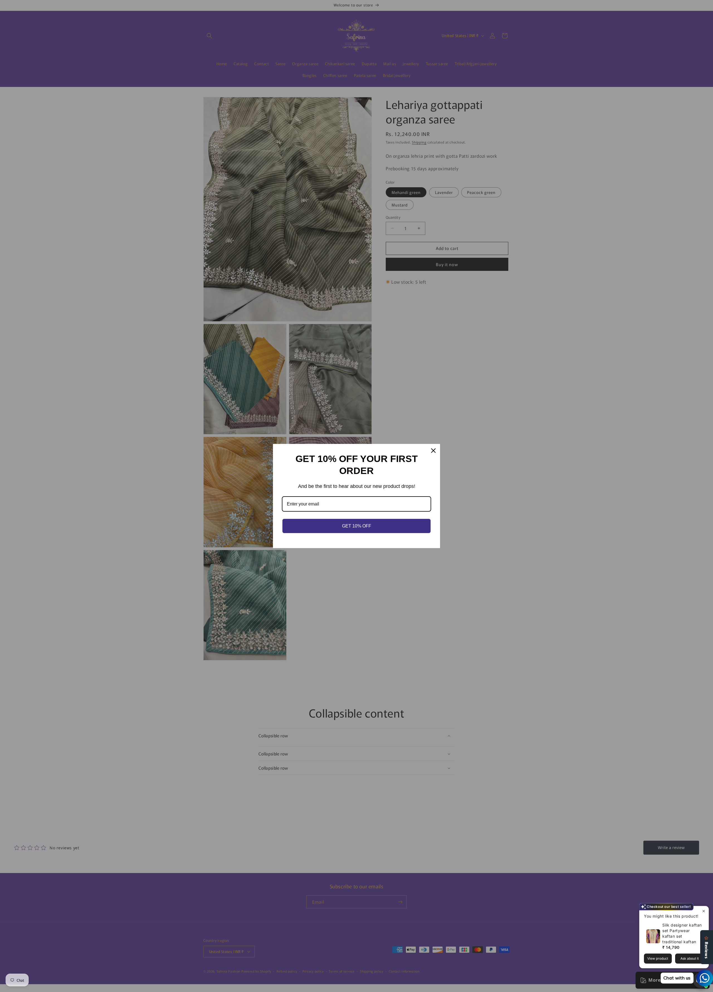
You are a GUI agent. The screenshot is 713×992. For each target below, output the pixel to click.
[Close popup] (703, 911)
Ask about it (689, 958)
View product (657, 958)
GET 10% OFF (356, 526)
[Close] (433, 450)
